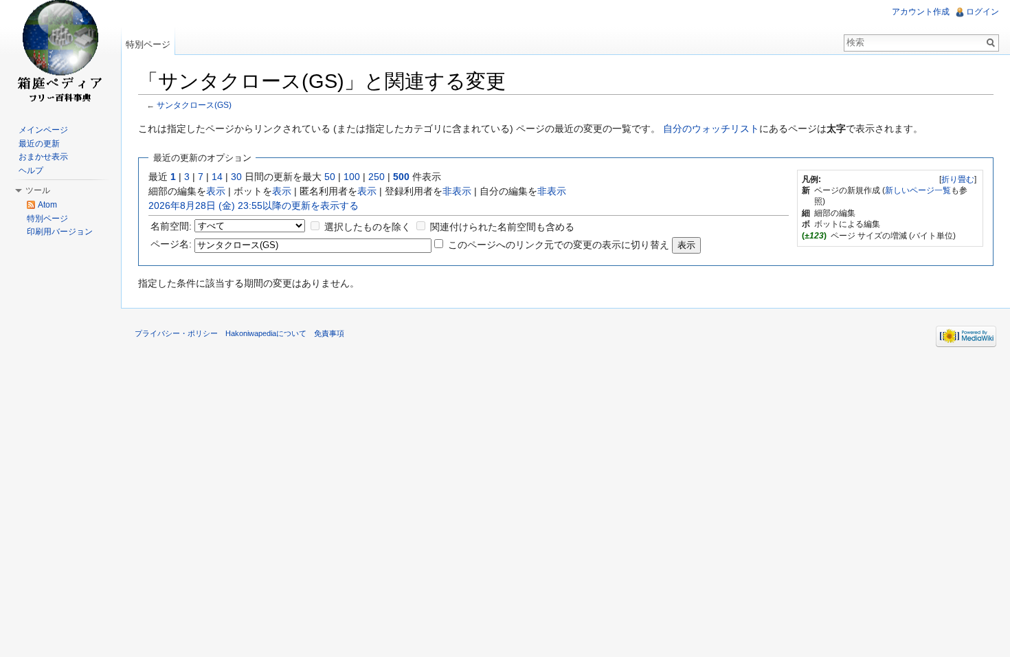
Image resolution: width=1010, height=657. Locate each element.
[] (957, 179)
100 (352, 176)
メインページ (43, 130)
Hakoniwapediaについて (265, 333)
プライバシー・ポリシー (176, 333)
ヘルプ (31, 170)
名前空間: (171, 226)
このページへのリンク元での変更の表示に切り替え (558, 244)
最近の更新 (39, 143)
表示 (215, 191)
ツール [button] (37, 190)
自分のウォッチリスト (711, 128)
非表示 (456, 191)
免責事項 (329, 333)
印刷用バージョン (60, 231)
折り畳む (957, 179)
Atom (47, 205)
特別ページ (148, 44)
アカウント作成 (921, 11)
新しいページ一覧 (918, 190)
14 (217, 176)
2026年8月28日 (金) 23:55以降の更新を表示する (253, 205)
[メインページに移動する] (60, 55)
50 (329, 176)
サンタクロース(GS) (194, 104)
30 (236, 176)
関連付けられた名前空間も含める (502, 226)
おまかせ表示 (43, 157)
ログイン (982, 11)
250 (376, 176)
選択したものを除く (367, 226)
